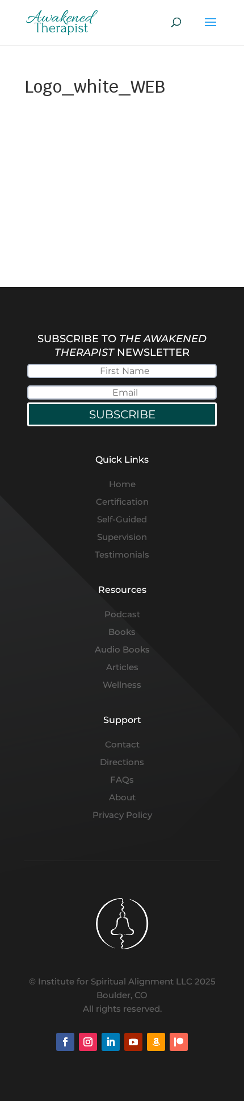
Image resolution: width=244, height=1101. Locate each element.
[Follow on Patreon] (179, 1042)
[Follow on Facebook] (65, 1042)
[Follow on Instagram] (88, 1042)
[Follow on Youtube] (133, 1042)
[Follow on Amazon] (156, 1042)
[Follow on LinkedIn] (111, 1042)
